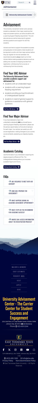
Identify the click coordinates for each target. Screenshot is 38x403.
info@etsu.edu (28, 358)
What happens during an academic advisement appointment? (21, 202)
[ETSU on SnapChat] (33, 350)
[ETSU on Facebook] (3, 350)
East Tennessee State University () (5, 2)
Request (18, 276)
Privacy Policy (7, 360)
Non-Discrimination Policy (26, 360)
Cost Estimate (19, 272)
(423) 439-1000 (12, 358)
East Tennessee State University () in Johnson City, (19, 340)
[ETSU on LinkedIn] (21, 350)
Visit (19, 281)
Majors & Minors (19, 267)
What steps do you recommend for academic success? (21, 211)
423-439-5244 (22, 326)
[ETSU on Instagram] (15, 350)
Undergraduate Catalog (10, 167)
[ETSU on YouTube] (27, 350)
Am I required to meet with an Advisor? (21, 183)
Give (19, 290)
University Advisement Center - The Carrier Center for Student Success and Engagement (19, 308)
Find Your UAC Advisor (10, 109)
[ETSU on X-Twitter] (9, 350)
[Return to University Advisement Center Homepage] (34, 14)
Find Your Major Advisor (10, 141)
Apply (19, 285)
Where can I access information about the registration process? (21, 221)
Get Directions (27, 324)
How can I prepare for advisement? (18, 192)
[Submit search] (29, 2)
